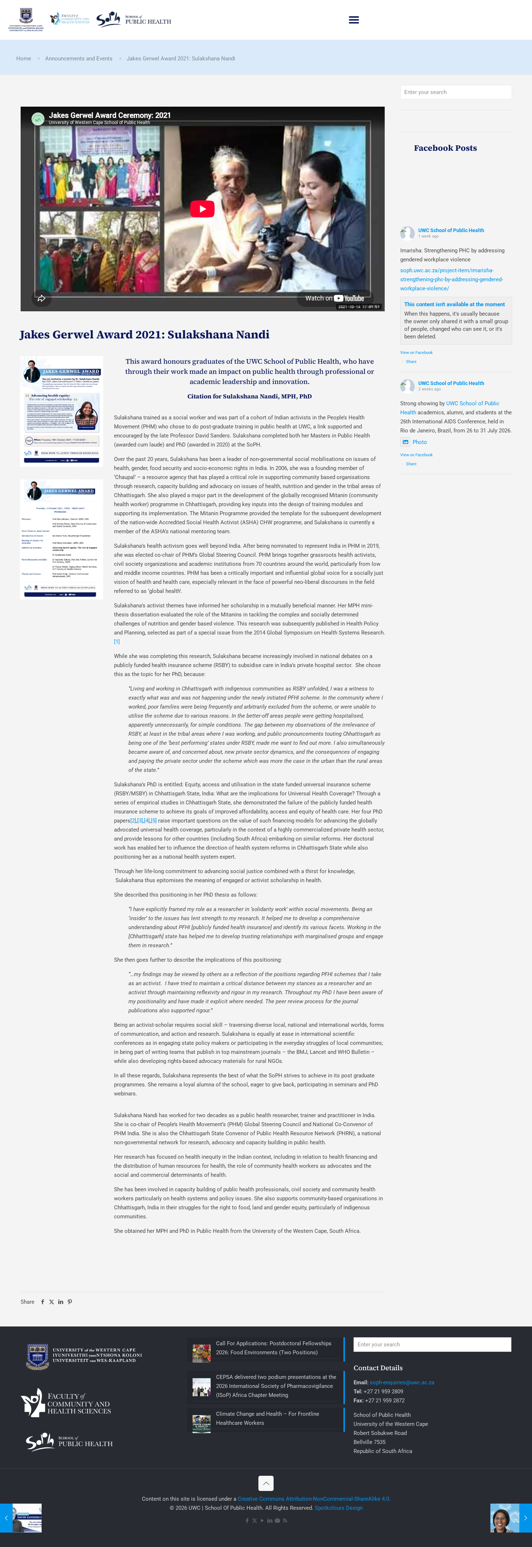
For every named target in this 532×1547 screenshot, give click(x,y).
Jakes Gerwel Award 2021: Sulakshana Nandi (181, 58)
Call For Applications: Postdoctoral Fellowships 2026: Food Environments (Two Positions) (274, 1348)
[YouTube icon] (262, 1520)
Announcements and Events (79, 58)
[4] (147, 820)
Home (23, 58)
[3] (140, 820)
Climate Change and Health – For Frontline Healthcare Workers (267, 1418)
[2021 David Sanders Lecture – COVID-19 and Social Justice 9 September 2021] (21, 1518)
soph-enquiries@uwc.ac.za (402, 1382)
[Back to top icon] (266, 1483)
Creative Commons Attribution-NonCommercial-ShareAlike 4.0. (314, 1499)
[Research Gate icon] (277, 1520)
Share (411, 361)
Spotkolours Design (339, 1508)
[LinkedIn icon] (270, 1520)
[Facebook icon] (247, 1520)
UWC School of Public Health (451, 230)
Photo (420, 442)
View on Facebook (416, 352)
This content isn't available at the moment (454, 304)
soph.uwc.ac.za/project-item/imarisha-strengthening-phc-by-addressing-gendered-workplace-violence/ (451, 279)
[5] (154, 820)
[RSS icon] (285, 1520)
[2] (133, 820)
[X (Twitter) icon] (254, 1520)
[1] (117, 641)
